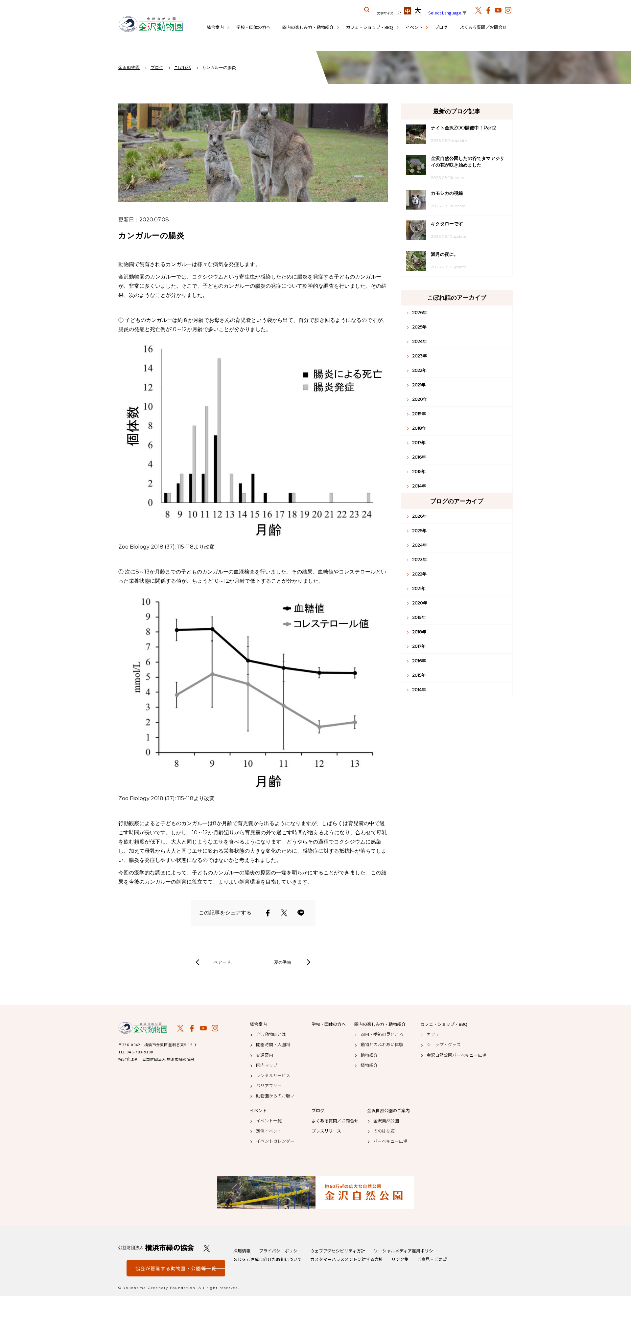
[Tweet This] (284, 912)
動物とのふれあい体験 (382, 1044)
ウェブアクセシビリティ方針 (337, 1251)
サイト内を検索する (367, 10)
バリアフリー (269, 1086)
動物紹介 (369, 1055)
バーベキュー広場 (390, 1141)
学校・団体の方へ (253, 27)
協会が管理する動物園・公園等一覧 (175, 1268)
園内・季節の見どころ (382, 1034)
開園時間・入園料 (273, 1044)
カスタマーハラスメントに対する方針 (346, 1259)
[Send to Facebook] (267, 912)
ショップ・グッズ (444, 1044)
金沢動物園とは (271, 1034)
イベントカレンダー (275, 1141)
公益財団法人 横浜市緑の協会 (156, 1247)
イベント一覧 (269, 1121)
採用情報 (241, 1251)
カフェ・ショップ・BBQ (369, 27)
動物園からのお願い (275, 1096)
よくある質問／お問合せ (483, 27)
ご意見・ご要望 (432, 1259)
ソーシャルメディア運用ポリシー (405, 1251)
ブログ (441, 27)
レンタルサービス (273, 1075)
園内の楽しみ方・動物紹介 (308, 27)
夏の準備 (282, 962)
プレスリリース (326, 1131)
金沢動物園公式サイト (151, 24)
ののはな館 (384, 1131)
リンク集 (400, 1259)
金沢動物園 (143, 1027)
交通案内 (264, 1055)
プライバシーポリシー (280, 1251)
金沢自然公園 (386, 1121)
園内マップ (266, 1065)
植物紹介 (369, 1065)
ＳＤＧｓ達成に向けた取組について (267, 1259)
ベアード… (224, 962)
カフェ (433, 1034)
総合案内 (215, 27)
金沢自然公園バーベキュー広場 (456, 1055)
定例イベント (269, 1131)
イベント (414, 27)
